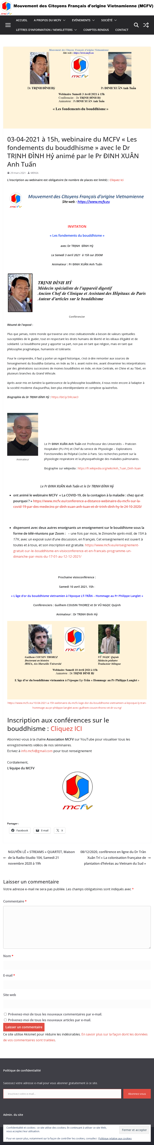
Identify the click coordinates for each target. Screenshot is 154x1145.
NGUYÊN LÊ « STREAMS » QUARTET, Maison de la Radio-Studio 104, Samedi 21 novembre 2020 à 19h (41, 858)
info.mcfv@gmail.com (37, 751)
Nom (8, 956)
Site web (9, 995)
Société (106, 20)
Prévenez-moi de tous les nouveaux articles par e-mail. (49, 1020)
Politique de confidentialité (22, 1070)
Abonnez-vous (137, 1094)
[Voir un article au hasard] (146, 25)
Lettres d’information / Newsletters (44, 30)
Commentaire (15, 901)
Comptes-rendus (96, 30)
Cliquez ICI (66, 728)
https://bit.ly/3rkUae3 (65, 397)
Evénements (81, 20)
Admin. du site (13, 1115)
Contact (121, 30)
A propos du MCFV (47, 20)
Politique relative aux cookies (115, 1138)
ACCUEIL (21, 20)
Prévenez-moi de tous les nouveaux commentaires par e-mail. (55, 1014)
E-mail (9, 975)
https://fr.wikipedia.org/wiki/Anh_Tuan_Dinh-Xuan (109, 468)
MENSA (34, 173)
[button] (63, 20)
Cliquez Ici (116, 180)
